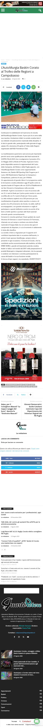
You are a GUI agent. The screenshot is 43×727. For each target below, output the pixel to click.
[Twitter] (23, 87)
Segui (38, 463)
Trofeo (34, 386)
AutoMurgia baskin (12, 384)
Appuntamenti (6, 691)
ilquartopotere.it (7, 386)
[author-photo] (21, 426)
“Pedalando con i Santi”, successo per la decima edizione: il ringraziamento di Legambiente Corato (20, 578)
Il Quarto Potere (8, 556)
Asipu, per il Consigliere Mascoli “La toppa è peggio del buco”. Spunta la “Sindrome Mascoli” (10, 408)
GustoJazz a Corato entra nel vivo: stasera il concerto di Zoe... (26, 674)
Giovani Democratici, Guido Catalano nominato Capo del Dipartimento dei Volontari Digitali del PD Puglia (33, 410)
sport (29, 386)
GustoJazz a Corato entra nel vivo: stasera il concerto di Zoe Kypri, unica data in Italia (20, 570)
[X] (24, 637)
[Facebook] (18, 87)
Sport (3, 707)
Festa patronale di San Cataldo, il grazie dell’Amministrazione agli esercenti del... (26, 664)
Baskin (26, 384)
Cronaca (4, 701)
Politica (3, 697)
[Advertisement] (21, 35)
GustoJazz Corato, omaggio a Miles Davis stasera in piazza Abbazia (27, 652)
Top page (14, 721)
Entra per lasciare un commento (12, 442)
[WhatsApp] (33, 87)
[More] (38, 87)
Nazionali (17, 386)
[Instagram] (19, 637)
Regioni (23, 386)
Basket (8, 60)
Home (2, 60)
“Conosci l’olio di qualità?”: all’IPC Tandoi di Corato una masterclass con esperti (20, 542)
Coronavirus (5, 710)
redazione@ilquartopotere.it (25, 633)
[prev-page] (2, 549)
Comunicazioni (6, 704)
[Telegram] (28, 87)
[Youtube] (28, 637)
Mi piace (37, 458)
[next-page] (5, 549)
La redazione (7, 79)
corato (32, 384)
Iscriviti (37, 472)
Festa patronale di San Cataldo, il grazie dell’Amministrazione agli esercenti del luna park (20, 561)
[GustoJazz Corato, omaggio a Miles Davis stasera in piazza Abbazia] (6, 654)
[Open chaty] (37, 721)
